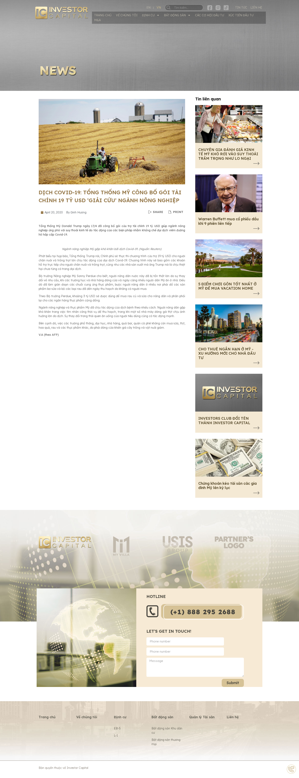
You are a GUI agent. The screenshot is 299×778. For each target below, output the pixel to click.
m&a (97, 20)
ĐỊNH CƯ (148, 15)
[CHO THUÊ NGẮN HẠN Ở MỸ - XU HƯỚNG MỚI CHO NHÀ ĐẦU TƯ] (256, 363)
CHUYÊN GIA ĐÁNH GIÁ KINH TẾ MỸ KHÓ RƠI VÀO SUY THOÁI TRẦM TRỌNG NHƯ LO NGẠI (228, 154)
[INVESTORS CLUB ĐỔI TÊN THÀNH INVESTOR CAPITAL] (256, 428)
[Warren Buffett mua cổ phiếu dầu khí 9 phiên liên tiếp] (256, 229)
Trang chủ (102, 15)
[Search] (171, 7)
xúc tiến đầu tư (240, 15)
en (148, 7)
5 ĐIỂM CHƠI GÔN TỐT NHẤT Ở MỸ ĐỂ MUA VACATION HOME (227, 286)
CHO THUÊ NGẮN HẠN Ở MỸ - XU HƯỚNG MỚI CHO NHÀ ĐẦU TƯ (227, 353)
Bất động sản (175, 15)
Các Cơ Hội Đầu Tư (209, 15)
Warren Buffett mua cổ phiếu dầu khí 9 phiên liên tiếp (228, 221)
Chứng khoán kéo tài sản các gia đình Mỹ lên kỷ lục (227, 485)
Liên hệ (233, 717)
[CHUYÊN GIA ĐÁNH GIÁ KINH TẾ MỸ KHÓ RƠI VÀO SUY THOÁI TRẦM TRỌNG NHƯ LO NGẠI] (256, 164)
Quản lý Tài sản (202, 717)
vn (159, 7)
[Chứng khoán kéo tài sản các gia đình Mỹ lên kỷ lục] (256, 493)
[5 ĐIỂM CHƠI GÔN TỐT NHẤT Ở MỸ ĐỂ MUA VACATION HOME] (256, 294)
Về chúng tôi (126, 15)
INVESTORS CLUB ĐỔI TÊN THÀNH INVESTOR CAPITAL (224, 420)
